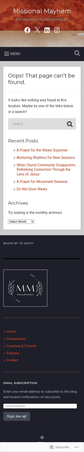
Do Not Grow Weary (32, 189)
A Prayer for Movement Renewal (42, 181)
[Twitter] (37, 29)
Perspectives (16, 339)
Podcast (12, 353)
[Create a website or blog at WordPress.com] (42, 437)
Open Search (76, 53)
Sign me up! (16, 416)
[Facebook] (27, 29)
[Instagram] (56, 29)
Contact (12, 360)
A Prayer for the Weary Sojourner (42, 150)
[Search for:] (42, 124)
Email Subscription (20, 383)
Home (11, 332)
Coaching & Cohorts (21, 346)
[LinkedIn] (47, 29)
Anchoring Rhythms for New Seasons (46, 157)
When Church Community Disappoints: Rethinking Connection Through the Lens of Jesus (46, 170)
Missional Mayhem (42, 11)
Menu (15, 54)
